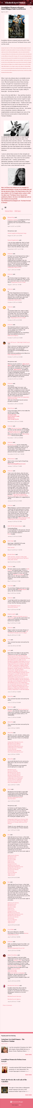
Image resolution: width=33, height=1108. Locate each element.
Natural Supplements (13, 240)
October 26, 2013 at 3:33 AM (15, 379)
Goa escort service (13, 607)
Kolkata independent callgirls (15, 670)
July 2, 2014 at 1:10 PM (14, 784)
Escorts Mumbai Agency (14, 774)
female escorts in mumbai (15, 966)
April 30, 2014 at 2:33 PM (14, 562)
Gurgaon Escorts (12, 864)
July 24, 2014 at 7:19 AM (14, 1001)
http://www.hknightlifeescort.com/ (17, 464)
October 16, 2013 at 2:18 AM (15, 338)
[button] (31, 8)
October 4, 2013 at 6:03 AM (15, 320)
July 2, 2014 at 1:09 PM (14, 754)
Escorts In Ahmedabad (14, 672)
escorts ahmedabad (13, 667)
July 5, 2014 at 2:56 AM (14, 801)
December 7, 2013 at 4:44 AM (15, 438)
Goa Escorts (11, 871)
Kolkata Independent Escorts (17, 656)
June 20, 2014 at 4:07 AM (14, 646)
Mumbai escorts (25, 658)
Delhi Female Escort (15, 432)
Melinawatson (11, 458)
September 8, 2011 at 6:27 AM (15, 249)
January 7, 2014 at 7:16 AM (15, 466)
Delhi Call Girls (11, 557)
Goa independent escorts (18, 676)
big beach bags (22, 233)
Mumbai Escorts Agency (14, 743)
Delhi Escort (19, 558)
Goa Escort (22, 657)
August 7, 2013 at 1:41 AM (14, 284)
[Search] (31, 3)
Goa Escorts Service (13, 869)
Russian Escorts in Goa (18, 684)
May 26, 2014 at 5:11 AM (14, 635)
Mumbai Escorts (12, 444)
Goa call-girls (15, 669)
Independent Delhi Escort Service (16, 819)
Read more (28, 1054)
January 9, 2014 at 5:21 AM (15, 521)
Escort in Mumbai (12, 872)
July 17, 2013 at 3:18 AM (14, 269)
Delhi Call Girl (11, 547)
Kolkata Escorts (16, 658)
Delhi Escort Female (13, 822)
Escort (9, 534)
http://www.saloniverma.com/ (15, 752)
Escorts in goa (25, 662)
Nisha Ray (10, 696)
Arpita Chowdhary (12, 955)
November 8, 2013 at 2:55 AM (15, 421)
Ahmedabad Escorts (13, 660)
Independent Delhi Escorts (15, 300)
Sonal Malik (11, 929)
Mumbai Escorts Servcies (14, 996)
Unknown (10, 253)
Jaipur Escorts (11, 873)
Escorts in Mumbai (12, 771)
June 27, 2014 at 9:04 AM (14, 702)
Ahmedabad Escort (13, 682)
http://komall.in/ (12, 798)
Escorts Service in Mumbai (15, 779)
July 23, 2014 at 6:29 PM (14, 981)
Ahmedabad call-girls (18, 679)
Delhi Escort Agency (13, 335)
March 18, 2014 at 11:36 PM (15, 550)
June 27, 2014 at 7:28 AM (14, 692)
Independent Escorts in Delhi (18, 317)
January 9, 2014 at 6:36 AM (15, 536)
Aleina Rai (10, 722)
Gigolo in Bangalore (13, 686)
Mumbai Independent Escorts (18, 934)
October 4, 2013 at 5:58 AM (15, 302)
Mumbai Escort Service (14, 865)
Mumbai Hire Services (13, 985)
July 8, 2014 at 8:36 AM (14, 925)
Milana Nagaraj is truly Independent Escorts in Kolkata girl (19, 518)
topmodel (10, 585)
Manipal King (11, 217)
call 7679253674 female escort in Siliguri (18, 632)
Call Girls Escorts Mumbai (14, 750)
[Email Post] (5, 208)
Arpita (9, 789)
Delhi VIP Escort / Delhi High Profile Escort (19, 342)
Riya (9, 834)
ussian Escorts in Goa (19, 675)
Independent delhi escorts (14, 267)
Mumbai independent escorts (19, 685)
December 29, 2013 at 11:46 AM (16, 454)
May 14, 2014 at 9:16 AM (14, 623)
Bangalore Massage (19, 661)
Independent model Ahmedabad (20, 689)
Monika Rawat (11, 554)
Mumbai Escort (12, 858)
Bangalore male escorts (23, 681)
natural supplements (13, 233)
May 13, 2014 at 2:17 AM (14, 581)
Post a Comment (7, 1005)
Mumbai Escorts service (14, 772)
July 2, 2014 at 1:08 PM (14, 728)
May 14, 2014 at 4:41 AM (14, 609)
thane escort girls (12, 971)
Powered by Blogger (17, 1102)
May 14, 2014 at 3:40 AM (14, 593)
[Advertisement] (16, 1019)
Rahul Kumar (11, 408)
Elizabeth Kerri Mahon (15, 2)
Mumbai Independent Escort (15, 797)
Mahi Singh (10, 541)
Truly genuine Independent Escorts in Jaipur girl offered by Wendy (18, 495)
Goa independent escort (14, 606)
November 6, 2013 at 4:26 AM (15, 403)
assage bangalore (18, 668)
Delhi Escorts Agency (18, 574)
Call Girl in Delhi (20, 557)
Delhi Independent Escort (14, 354)
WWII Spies (18, 211)
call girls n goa (17, 960)
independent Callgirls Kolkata (20, 665)
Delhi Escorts (11, 862)
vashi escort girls (12, 970)
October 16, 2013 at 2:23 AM (15, 357)
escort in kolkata (15, 968)
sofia (9, 639)
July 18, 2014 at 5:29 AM (14, 950)
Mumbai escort (23, 671)
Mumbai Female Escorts (14, 745)
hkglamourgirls (11, 614)
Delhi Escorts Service (16, 428)
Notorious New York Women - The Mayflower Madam (13, 1040)
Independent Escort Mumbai (15, 747)
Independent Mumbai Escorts (15, 742)
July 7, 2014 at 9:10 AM (14, 830)
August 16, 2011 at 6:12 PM (15, 235)
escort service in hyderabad (17, 973)
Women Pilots (9, 211)
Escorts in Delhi (12, 859)
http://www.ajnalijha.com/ (14, 782)
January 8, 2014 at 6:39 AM (15, 501)
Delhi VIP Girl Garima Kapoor (15, 526)
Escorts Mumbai (12, 749)
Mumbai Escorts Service (14, 868)
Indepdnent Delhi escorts (14, 431)
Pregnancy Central (12, 219)
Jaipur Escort (11, 875)
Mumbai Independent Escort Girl (16, 948)
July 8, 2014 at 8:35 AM (14, 877)
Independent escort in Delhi (18, 282)
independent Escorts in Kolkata (16, 664)
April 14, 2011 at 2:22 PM (14, 226)
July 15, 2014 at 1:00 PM (14, 937)
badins (20, 1104)
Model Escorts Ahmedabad (15, 655)
